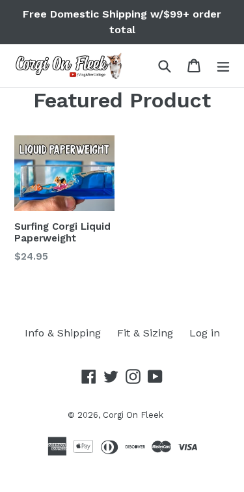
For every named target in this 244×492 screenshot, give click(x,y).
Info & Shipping (63, 333)
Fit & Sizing (145, 333)
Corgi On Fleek (133, 415)
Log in (204, 333)
